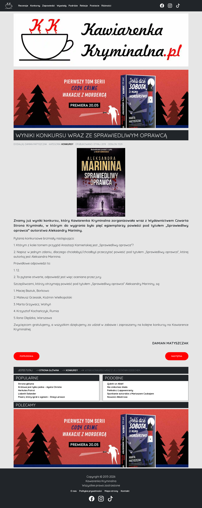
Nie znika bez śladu (117, 387)
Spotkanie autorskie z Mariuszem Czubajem (130, 393)
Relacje (84, 5)
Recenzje (23, 5)
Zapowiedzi (48, 5)
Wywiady (62, 5)
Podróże (73, 5)
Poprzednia (29, 356)
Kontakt (125, 491)
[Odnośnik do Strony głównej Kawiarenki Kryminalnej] (8, 5)
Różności (106, 5)
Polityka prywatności (90, 491)
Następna (179, 356)
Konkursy (35, 5)
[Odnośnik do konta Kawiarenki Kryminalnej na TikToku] (176, 5)
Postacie (94, 5)
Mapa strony (111, 491)
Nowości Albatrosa (117, 397)
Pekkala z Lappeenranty (120, 390)
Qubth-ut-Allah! (115, 383)
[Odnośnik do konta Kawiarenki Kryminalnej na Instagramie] (169, 5)
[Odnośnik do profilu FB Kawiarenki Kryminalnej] (162, 5)
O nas (73, 491)
